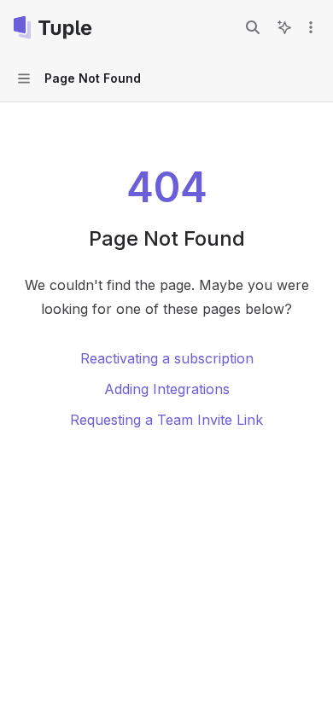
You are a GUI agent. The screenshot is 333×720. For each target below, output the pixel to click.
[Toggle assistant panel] (284, 27)
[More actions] (310, 27)
